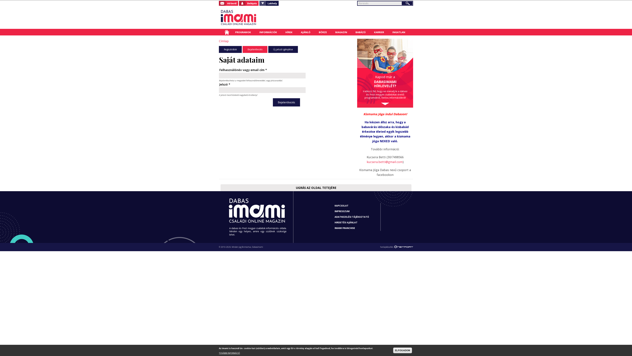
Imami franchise (345, 228)
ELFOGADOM (402, 350)
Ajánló (305, 32)
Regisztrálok (230, 49)
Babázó (361, 32)
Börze (323, 32)
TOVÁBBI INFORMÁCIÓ (229, 353)
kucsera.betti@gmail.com (385, 162)
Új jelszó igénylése (283, 49)
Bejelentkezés (255, 49)
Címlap (227, 32)
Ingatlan (398, 32)
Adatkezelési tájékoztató (352, 216)
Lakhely (272, 3)
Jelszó (224, 84)
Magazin (341, 32)
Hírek (288, 32)
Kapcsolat (341, 205)
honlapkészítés (386, 247)
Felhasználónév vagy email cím (243, 70)
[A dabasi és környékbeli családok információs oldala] (249, 17)
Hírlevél (232, 3)
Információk (268, 32)
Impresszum (342, 211)
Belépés (252, 3)
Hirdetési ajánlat (346, 222)
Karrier (379, 32)
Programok (243, 32)
